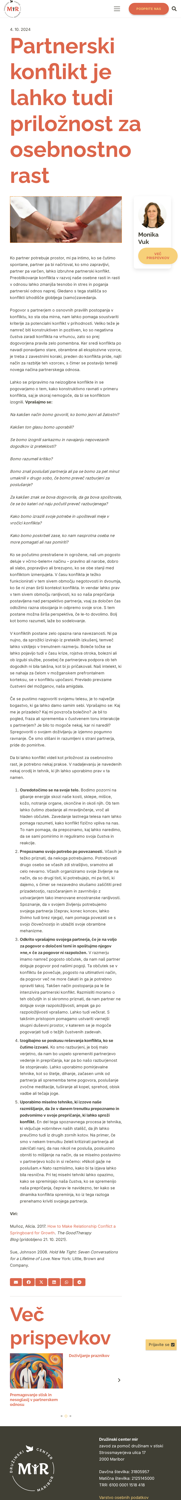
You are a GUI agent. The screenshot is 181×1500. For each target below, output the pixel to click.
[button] (117, 9)
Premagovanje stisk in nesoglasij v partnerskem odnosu (34, 1399)
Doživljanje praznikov (89, 1355)
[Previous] (13, 1380)
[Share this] (29, 1282)
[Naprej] (119, 1380)
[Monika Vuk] (152, 232)
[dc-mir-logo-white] (32, 1468)
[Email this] (16, 1282)
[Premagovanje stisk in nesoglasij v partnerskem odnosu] (36, 1371)
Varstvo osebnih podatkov (124, 1497)
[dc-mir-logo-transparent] (12, 9)
